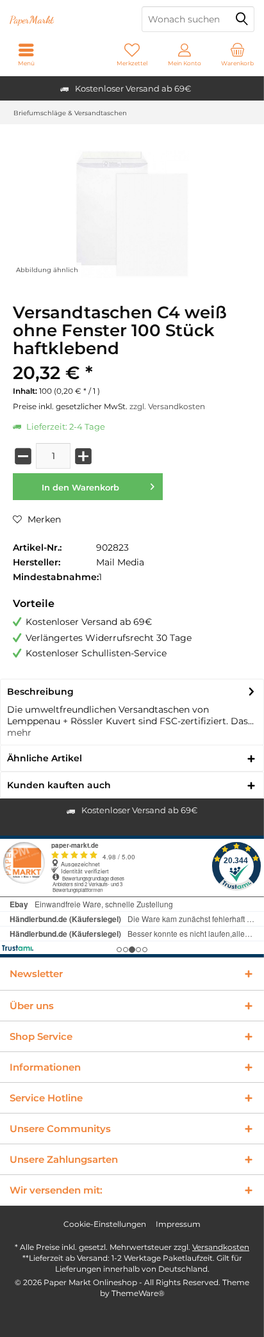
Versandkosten (220, 1247)
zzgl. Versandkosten (167, 406)
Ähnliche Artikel (44, 758)
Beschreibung (40, 691)
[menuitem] (237, 54)
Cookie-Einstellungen (104, 1224)
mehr (19, 732)
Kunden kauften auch (59, 785)
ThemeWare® (138, 1293)
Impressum (178, 1224)
